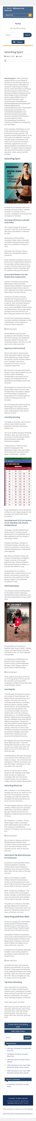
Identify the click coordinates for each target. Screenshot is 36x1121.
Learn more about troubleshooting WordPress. (18, 1114)
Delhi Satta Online (18, 1031)
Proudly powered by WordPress (17, 1101)
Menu (20, 42)
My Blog (18, 24)
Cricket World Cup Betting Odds (18, 1025)
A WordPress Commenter (15, 1084)
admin (20, 56)
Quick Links (9, 15)
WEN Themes (24, 1103)
